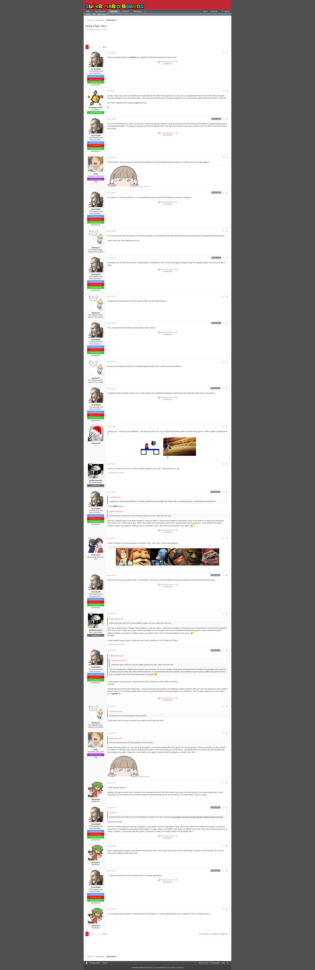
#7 (227, 258)
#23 (226, 846)
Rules (88, 14)
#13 (226, 464)
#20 (226, 733)
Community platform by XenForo (150, 967)
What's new (101, 14)
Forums (113, 11)
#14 (226, 492)
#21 (226, 783)
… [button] (96, 47)
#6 (227, 231)
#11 (226, 388)
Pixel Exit (181, 967)
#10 (226, 361)
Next (104, 47)
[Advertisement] (157, 37)
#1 (227, 53)
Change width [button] (95, 963)
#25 (226, 909)
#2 (227, 91)
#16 (226, 575)
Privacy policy (215, 963)
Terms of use (203, 963)
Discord (125, 11)
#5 (227, 193)
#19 (226, 706)
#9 (227, 323)
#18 (226, 650)
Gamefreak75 (95, 85)
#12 (226, 427)
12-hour (104, 963)
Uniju (95, 182)
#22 (226, 808)
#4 (227, 157)
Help (223, 963)
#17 (226, 614)
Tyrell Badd (91, 29)
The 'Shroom (100, 11)
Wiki (88, 11)
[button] (144, 11)
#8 (227, 296)
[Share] (223, 52)
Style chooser (87, 963)
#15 (226, 538)
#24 (226, 871)
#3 (227, 119)
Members (138, 11)
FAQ (93, 14)
